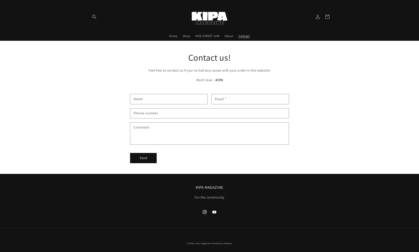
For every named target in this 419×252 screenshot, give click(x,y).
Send (143, 158)
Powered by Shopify (221, 243)
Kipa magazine (203, 243)
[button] (94, 17)
